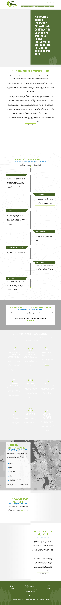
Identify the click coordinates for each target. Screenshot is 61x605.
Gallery (48, 588)
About (48, 585)
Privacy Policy (47, 599)
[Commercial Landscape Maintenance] (47, 408)
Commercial (12, 585)
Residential (12, 586)
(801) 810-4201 (50, 2)
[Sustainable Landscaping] (14, 378)
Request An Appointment (27, 2)
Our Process (48, 586)
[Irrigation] (30, 378)
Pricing (12, 588)
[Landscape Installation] (30, 347)
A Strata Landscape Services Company (29, 599)
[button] (30, 368)
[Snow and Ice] (30, 408)
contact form (27, 121)
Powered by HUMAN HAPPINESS (40, 599)
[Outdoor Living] (47, 347)
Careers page (23, 510)
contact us (18, 162)
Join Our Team (39, 2)
